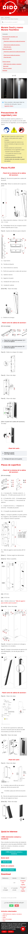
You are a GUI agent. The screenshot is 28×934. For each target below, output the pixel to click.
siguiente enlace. (8, 106)
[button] (11, 905)
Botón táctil (5, 66)
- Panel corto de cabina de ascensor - (11, 44)
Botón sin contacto (7, 68)
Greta (4, 920)
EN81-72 (5, 915)
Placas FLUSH (6, 38)
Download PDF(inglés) (23, 882)
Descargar (23, 887)
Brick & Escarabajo (7, 919)
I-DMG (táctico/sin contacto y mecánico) (12, 64)
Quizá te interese (6, 61)
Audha (4, 917)
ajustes (14, 929)
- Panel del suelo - (7, 47)
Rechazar (11, 931)
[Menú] (24, 8)
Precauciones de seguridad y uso (10, 36)
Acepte (4, 931)
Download (5, 70)
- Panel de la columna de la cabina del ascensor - (14, 42)
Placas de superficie (7, 49)
